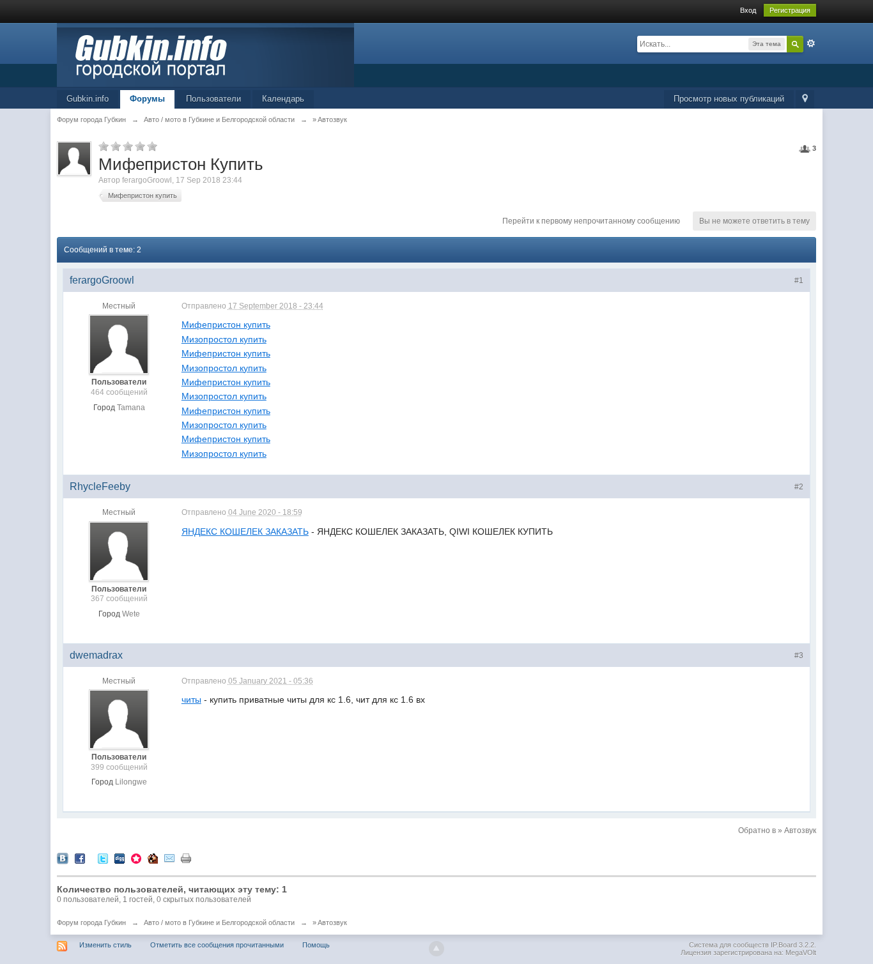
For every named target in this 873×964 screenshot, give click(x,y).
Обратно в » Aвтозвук (777, 830)
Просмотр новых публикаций (729, 98)
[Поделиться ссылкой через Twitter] (103, 857)
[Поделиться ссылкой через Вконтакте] (62, 857)
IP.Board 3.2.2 (792, 945)
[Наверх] (436, 948)
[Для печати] (186, 857)
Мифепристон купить (142, 195)
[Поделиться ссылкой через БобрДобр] (153, 857)
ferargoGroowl (147, 180)
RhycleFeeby (100, 486)
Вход (748, 10)
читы (191, 699)
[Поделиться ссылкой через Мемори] (136, 857)
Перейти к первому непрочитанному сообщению (591, 221)
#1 (798, 280)
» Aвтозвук (330, 922)
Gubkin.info (87, 98)
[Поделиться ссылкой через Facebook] (80, 857)
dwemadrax (96, 655)
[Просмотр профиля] (119, 344)
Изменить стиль (105, 945)
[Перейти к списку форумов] (205, 54)
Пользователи (213, 98)
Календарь (283, 98)
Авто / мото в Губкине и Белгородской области (219, 922)
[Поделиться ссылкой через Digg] (119, 857)
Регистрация (789, 10)
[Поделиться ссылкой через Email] (169, 857)
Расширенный (811, 43)
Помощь (316, 945)
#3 (798, 655)
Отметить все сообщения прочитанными (217, 945)
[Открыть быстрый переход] (805, 99)
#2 (798, 486)
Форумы (147, 98)
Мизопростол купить (224, 339)
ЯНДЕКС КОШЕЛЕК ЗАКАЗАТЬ (245, 531)
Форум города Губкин (91, 922)
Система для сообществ (729, 945)
